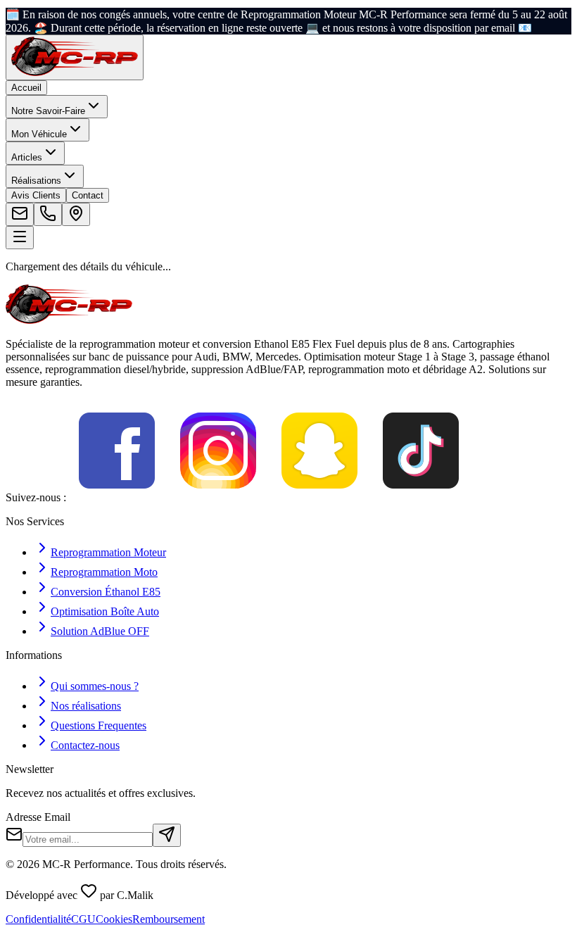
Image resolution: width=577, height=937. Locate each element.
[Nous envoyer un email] (20, 214)
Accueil (26, 87)
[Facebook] (116, 497)
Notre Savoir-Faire (48, 111)
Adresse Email (38, 817)
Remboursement (168, 919)
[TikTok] (420, 497)
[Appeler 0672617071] (48, 214)
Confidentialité (38, 919)
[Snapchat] (319, 497)
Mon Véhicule (39, 134)
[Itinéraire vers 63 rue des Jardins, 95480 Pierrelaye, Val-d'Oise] (76, 214)
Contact (87, 195)
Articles (26, 157)
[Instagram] (218, 497)
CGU (83, 919)
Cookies (114, 919)
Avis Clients (36, 195)
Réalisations (36, 180)
